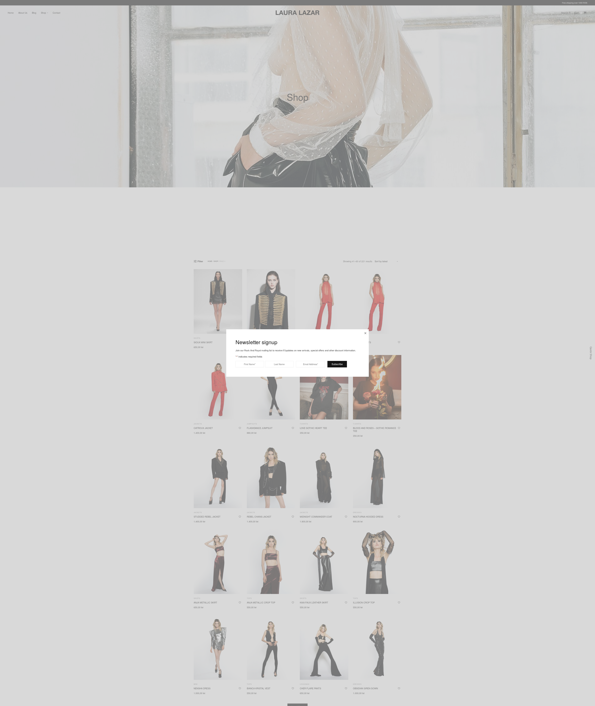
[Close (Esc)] (365, 332)
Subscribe (337, 364)
